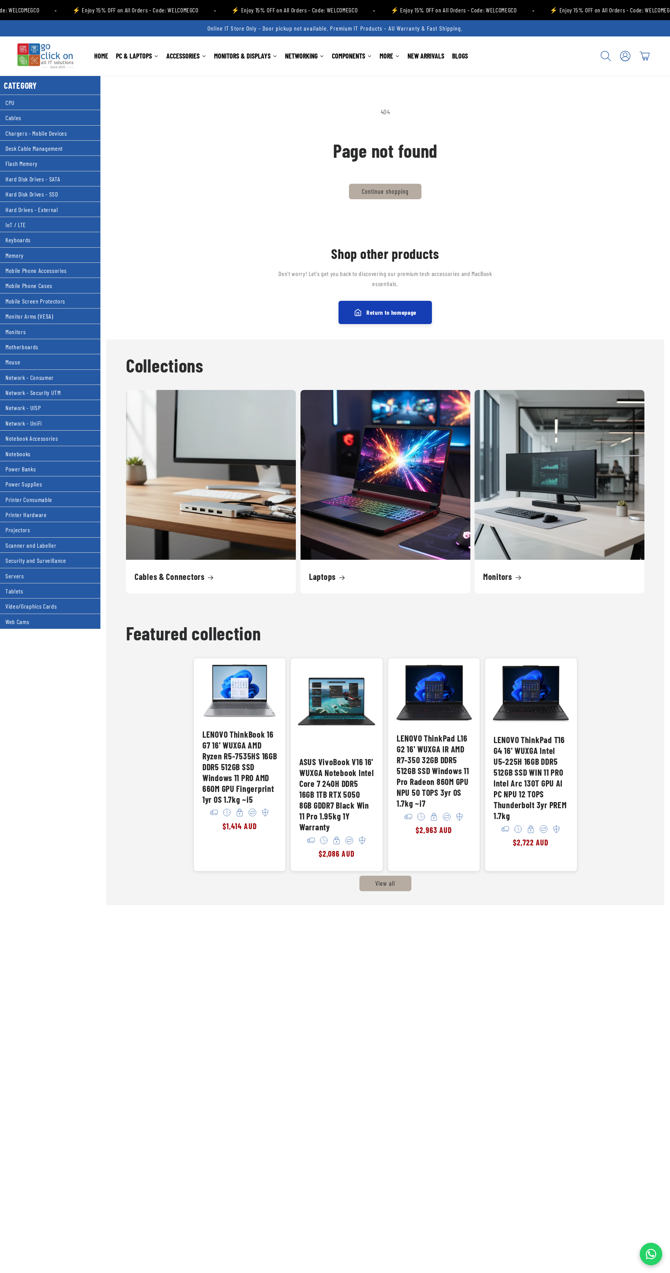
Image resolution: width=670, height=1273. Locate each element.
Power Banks (20, 469)
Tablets (14, 591)
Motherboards (21, 346)
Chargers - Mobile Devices (36, 132)
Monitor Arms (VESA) (29, 316)
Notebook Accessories (31, 438)
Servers (14, 575)
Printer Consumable (28, 499)
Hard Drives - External (31, 209)
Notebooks (18, 453)
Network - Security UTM (33, 392)
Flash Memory (21, 163)
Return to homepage (391, 312)
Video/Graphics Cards (31, 606)
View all (385, 883)
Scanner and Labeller (30, 545)
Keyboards (18, 239)
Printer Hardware (26, 514)
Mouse (12, 362)
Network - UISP (23, 407)
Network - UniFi (23, 422)
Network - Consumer (29, 377)
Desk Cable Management (34, 148)
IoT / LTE (15, 224)
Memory (14, 255)
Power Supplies (23, 484)
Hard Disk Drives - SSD (31, 194)
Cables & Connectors (170, 576)
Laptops (322, 576)
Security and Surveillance (35, 560)
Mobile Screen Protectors (35, 300)
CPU (10, 102)
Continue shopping (385, 191)
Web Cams (17, 621)
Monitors (15, 331)
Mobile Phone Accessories (36, 270)
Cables (13, 117)
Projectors (17, 529)
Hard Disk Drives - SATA (32, 178)
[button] (606, 55)
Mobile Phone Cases (28, 285)
